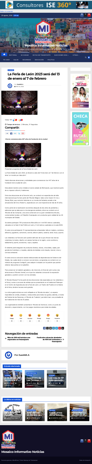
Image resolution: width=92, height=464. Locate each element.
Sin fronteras (31, 410)
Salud (16, 60)
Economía (10, 70)
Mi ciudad (25, 55)
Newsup (26, 460)
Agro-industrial (31, 373)
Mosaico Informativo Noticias (46, 45)
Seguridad (26, 60)
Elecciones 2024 (61, 55)
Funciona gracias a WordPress (10, 460)
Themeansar (34, 460)
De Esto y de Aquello (11, 413)
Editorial (13, 55)
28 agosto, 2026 (12, 418)
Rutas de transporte (41, 55)
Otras (75, 55)
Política (51, 60)
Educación (39, 60)
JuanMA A (20, 84)
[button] (46, 5)
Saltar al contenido (6, 11)
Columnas (8, 410)
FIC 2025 (6, 60)
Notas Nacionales (77, 410)
